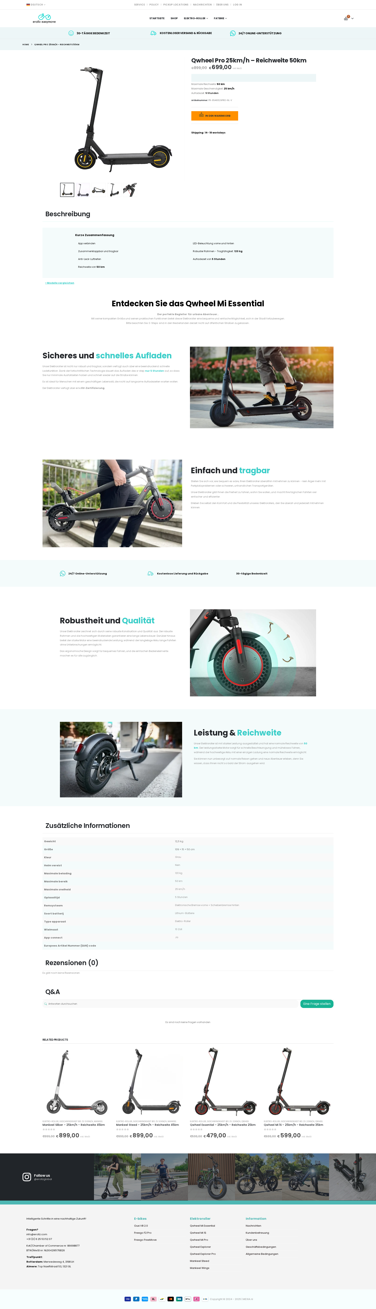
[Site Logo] (44, 18)
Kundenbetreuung (257, 1233)
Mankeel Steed (199, 1261)
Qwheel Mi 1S (198, 1233)
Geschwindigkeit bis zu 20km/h (223, 1121)
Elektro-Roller (50, 1121)
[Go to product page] (77, 1082)
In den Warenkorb (217, 115)
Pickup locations (176, 4)
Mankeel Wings (199, 1268)
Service (139, 4)
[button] (61, 119)
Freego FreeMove (145, 1240)
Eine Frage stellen (317, 1004)
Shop (174, 18)
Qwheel (245, 1121)
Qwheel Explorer (200, 1247)
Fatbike (219, 18)
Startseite (156, 18)
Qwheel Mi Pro (199, 1240)
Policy (154, 4)
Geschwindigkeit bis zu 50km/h (76, 1121)
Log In (237, 4)
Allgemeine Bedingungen (262, 1254)
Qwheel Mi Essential (203, 1226)
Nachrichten (202, 4)
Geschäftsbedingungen (261, 1247)
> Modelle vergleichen (59, 283)
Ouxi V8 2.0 (141, 1226)
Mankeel (98, 1121)
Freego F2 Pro (143, 1233)
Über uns (222, 4)
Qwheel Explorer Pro (203, 1254)
